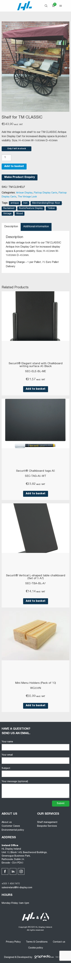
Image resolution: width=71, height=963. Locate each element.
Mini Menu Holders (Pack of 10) (35, 683)
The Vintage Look (27, 197)
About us (7, 822)
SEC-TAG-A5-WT (35, 476)
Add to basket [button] (35, 389)
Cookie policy (35, 948)
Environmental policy (13, 830)
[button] (7, 26)
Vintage (7, 214)
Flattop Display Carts (45, 193)
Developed (23, 957)
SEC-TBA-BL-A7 (35, 583)
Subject (6, 768)
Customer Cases (11, 826)
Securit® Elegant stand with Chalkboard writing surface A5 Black (36, 365)
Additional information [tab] (36, 226)
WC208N (35, 688)
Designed (9, 957)
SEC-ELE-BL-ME (35, 371)
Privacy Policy (13, 942)
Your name (7, 742)
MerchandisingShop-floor (46, 203)
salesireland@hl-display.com (17, 888)
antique (15, 203)
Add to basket (14, 166)
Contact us (59, 942)
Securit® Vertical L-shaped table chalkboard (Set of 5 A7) (35, 577)
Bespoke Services (47, 826)
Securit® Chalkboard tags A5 (35, 471)
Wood (19, 214)
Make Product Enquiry (19, 177)
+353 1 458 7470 (11, 884)
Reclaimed (8, 208)
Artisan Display (24, 193)
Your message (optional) (15, 781)
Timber (51, 208)
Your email (7, 755)
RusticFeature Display (31, 208)
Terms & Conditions (37, 942)
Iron (25, 203)
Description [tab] (11, 226)
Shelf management (47, 822)
